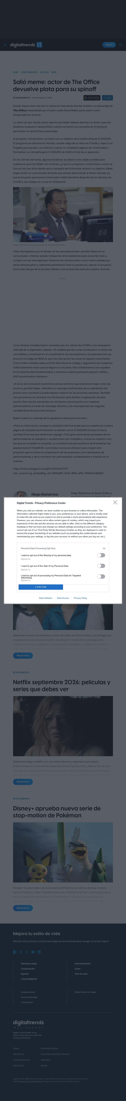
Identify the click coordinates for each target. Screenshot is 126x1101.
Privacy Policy (80, 598)
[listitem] (63, 548)
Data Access (63, 598)
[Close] (116, 503)
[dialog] (63, 550)
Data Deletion (45, 598)
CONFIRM (41, 587)
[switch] (101, 555)
